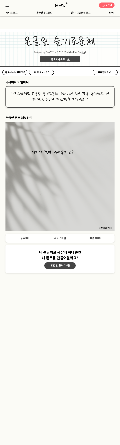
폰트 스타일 (60, 238)
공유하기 (24, 238)
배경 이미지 (95, 238)
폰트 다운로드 (58, 59)
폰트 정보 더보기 (105, 72)
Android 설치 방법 (16, 72)
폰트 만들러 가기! (60, 265)
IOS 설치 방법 (43, 72)
